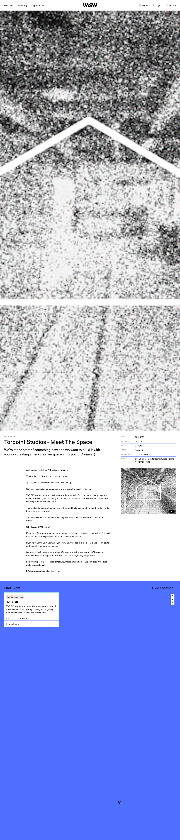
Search (172, 5)
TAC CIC (139, 441)
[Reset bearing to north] (172, 603)
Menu (145, 5)
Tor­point (139, 450)
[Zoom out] (172, 599)
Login (158, 5)
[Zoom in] (172, 596)
